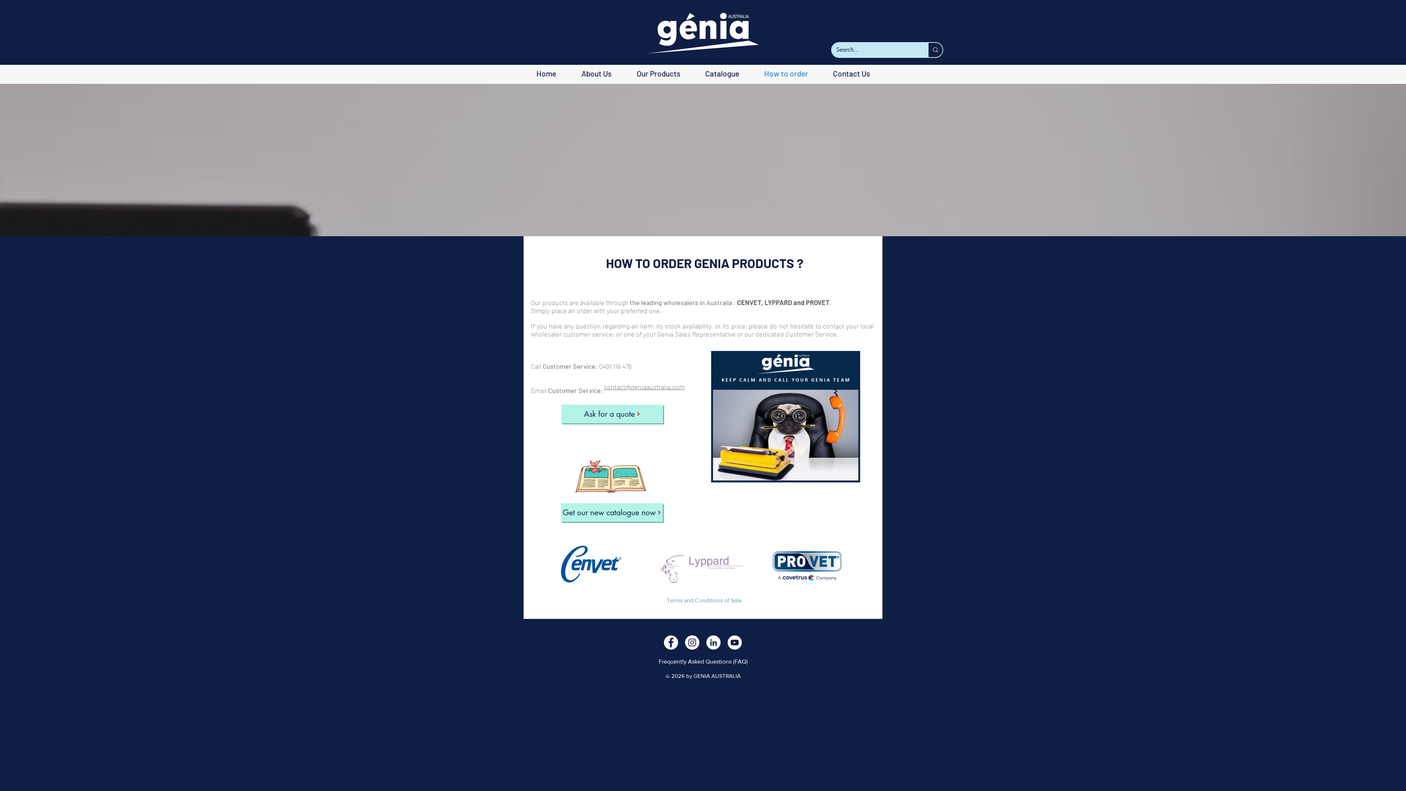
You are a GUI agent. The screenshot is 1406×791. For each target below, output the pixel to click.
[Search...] (935, 50)
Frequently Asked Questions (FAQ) (703, 661)
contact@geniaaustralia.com (644, 387)
